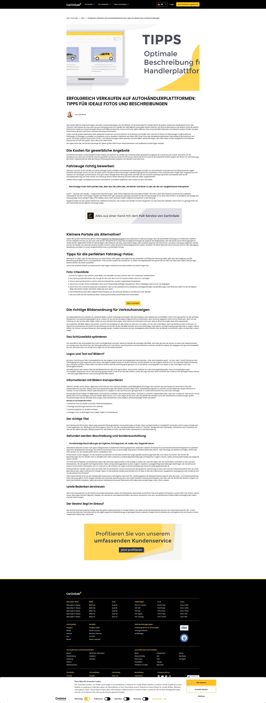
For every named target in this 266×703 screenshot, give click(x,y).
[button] (90, 4)
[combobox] (162, 4)
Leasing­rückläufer (141, 631)
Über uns (115, 676)
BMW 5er (92, 608)
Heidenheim (161, 653)
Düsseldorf (138, 662)
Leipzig (159, 662)
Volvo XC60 (184, 608)
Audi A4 (114, 605)
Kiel (158, 656)
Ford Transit (161, 617)
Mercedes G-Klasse (73, 614)
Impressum (139, 676)
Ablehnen (201, 696)
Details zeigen (157, 699)
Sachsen (92, 659)
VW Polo (137, 611)
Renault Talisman (95, 633)
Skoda (68, 631)
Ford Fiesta (161, 608)
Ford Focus (161, 611)
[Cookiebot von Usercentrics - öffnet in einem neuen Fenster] (61, 699)
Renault (69, 633)
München (160, 665)
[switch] (107, 699)
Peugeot (69, 628)
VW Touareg (139, 617)
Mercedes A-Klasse (73, 605)
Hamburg (69, 659)
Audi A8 (114, 611)
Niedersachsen (71, 665)
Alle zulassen (201, 682)
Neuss (181, 653)
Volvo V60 (183, 614)
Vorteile (69, 676)
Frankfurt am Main (141, 665)
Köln (158, 659)
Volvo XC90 (184, 605)
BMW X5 (92, 617)
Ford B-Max (161, 605)
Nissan (68, 639)
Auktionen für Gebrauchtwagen (113, 239)
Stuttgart (182, 659)
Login (172, 4)
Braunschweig (140, 656)
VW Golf (137, 608)
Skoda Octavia (94, 631)
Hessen (69, 662)
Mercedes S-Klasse (73, 617)
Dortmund (138, 659)
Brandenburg (71, 656)
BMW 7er (92, 611)
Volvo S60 (183, 617)
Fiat (67, 636)
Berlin (137, 653)
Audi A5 (114, 608)
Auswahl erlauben (201, 689)
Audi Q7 (115, 617)
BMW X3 (92, 614)
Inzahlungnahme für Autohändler (147, 628)
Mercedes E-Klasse (73, 611)
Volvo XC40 (184, 611)
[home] (73, 4)
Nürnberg (182, 656)
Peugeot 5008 (94, 628)
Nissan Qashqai (94, 639)
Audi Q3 (115, 614)
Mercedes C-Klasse (73, 608)
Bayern (68, 653)
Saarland (92, 656)
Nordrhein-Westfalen (97, 653)
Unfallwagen (139, 633)
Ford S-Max (161, 614)
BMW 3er (92, 605)
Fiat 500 (92, 636)
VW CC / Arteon (140, 605)
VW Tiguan (138, 614)
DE (162, 4)
